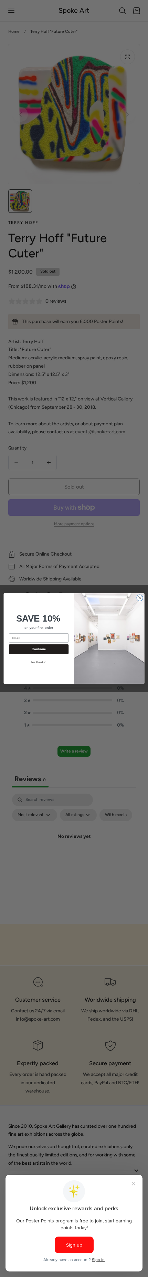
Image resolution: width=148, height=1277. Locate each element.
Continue (39, 649)
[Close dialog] (140, 598)
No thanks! (38, 662)
